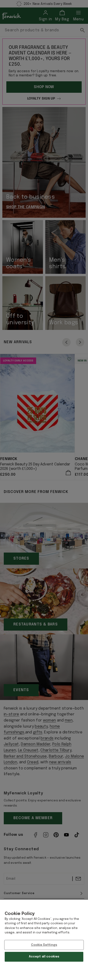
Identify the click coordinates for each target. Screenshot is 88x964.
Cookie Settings (44, 944)
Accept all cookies (44, 956)
